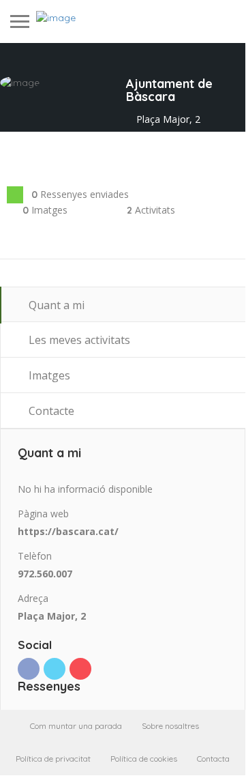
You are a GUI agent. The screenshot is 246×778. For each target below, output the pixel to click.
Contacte (50, 410)
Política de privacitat (53, 758)
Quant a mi (55, 305)
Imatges (48, 375)
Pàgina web (43, 513)
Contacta (213, 758)
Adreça (33, 598)
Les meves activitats (78, 339)
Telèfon (35, 555)
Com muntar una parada (76, 726)
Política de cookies (143, 758)
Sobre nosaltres (170, 726)
